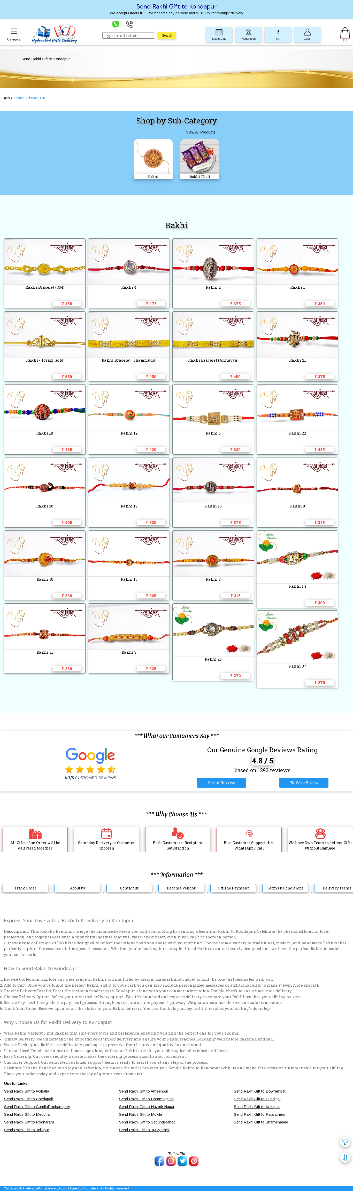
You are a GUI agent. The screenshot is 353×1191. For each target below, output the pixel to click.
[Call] (130, 24)
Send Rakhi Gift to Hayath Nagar (146, 1106)
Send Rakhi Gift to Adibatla (26, 1091)
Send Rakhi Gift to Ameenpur (143, 1091)
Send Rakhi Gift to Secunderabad (147, 1122)
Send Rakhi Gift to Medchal (27, 1114)
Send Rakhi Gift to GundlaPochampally (37, 1106)
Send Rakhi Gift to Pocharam (29, 1122)
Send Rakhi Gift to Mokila (140, 1114)
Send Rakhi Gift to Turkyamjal (144, 1130)
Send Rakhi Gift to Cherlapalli (28, 1099)
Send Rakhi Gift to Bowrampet (260, 1091)
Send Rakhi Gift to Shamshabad (261, 1122)
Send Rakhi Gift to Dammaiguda (146, 1099)
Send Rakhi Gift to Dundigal (257, 1099)
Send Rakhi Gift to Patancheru (259, 1114)
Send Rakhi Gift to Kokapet (257, 1106)
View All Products (201, 132)
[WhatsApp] (116, 24)
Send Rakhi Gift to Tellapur (26, 1130)
